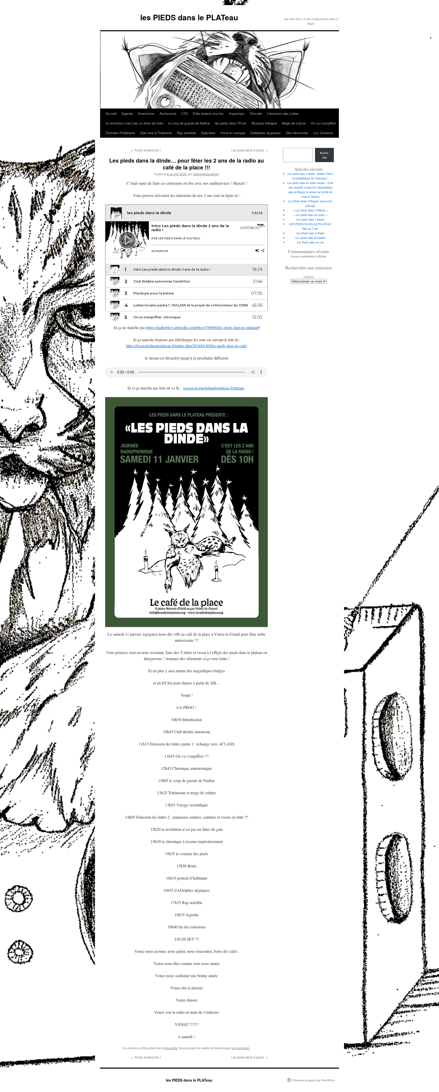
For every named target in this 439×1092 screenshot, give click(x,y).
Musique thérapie (264, 123)
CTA (184, 113)
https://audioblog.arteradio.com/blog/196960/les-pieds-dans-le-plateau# (203, 327)
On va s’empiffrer (323, 123)
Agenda (127, 113)
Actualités (170, 1048)
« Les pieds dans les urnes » (310, 215)
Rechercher (324, 155)
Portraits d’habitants (120, 132)
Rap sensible (186, 132)
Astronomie (168, 113)
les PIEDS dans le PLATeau (189, 17)
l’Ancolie (256, 113)
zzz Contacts (323, 132)
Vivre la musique (233, 132)
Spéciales (208, 132)
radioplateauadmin (206, 174)
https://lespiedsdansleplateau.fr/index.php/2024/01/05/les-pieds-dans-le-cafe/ (186, 345)
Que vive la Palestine (156, 132)
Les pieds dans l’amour (310, 219)
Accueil (111, 113)
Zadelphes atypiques (265, 132)
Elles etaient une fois (208, 113)
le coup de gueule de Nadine (189, 123)
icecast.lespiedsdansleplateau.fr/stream (213, 388)
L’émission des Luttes (283, 113)
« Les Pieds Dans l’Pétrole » (310, 210)
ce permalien (241, 1048)
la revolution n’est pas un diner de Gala (134, 123)
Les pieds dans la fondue (310, 238)
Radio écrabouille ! (146, 150)
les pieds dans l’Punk (230, 123)
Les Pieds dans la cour (310, 242)
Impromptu (237, 113)
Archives (308, 277)
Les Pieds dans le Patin (310, 233)
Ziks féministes (297, 132)
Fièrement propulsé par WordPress (313, 1080)
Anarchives (146, 113)
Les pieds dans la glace (249, 150)
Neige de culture (294, 123)
